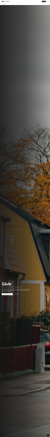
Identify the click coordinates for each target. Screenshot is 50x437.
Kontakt (43, 1)
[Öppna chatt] (48, 435)
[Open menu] (47, 1)
